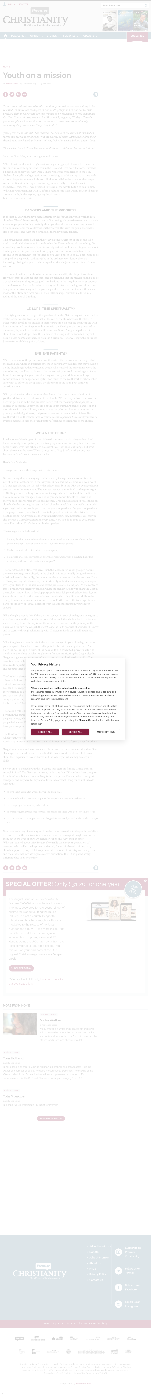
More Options (106, 732)
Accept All (45, 732)
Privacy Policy (48, 719)
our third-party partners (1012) (81, 673)
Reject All (75, 732)
